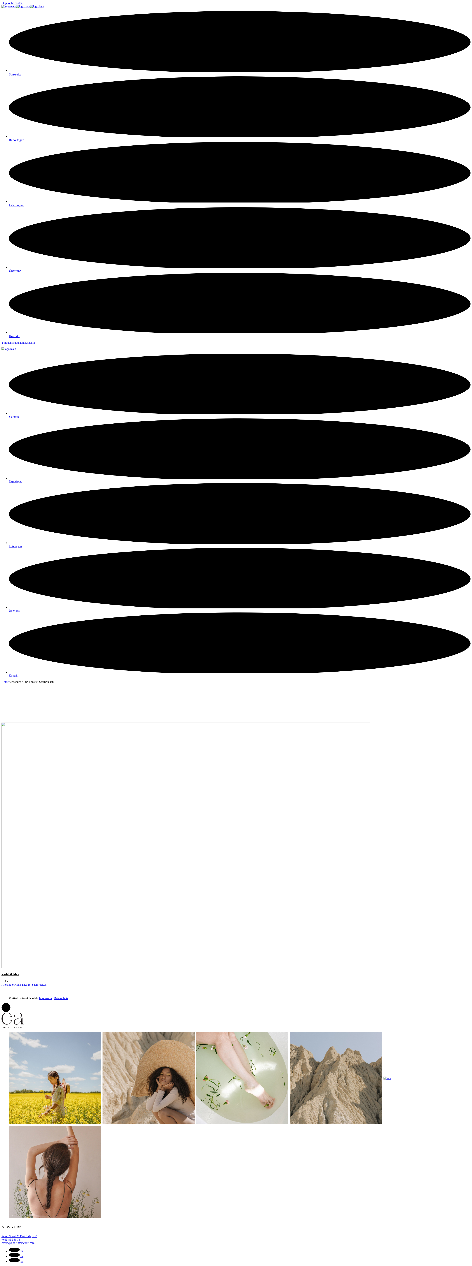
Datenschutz (61, 998)
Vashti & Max (10, 974)
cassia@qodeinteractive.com (17, 1242)
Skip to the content (12, 3)
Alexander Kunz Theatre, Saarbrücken (23, 984)
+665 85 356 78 (10, 1239)
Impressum (45, 998)
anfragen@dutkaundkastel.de (18, 342)
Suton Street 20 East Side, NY (19, 1236)
